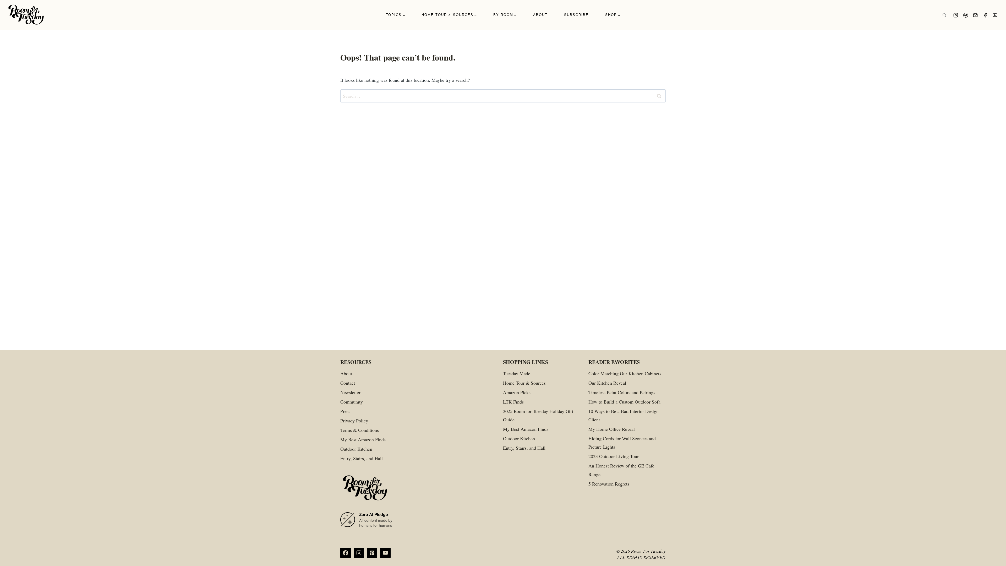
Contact (347, 383)
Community (351, 402)
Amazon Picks (517, 392)
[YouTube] (995, 15)
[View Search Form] (944, 15)
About (540, 15)
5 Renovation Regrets (608, 484)
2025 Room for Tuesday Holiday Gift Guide (538, 415)
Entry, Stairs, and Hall (361, 458)
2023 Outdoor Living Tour (613, 456)
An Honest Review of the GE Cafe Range (621, 469)
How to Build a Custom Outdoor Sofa (624, 402)
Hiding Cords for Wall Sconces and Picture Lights (622, 442)
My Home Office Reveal (611, 429)
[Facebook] (985, 15)
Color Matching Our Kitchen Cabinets (624, 373)
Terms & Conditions (359, 430)
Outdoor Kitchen (356, 449)
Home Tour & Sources (524, 383)
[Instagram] (955, 15)
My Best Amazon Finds (363, 439)
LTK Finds (513, 402)
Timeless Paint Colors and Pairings (621, 392)
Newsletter (350, 392)
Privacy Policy (354, 420)
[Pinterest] (965, 15)
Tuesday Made (516, 373)
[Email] (975, 15)
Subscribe (576, 15)
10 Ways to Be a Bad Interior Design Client (623, 415)
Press (345, 411)
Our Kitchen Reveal (607, 383)
